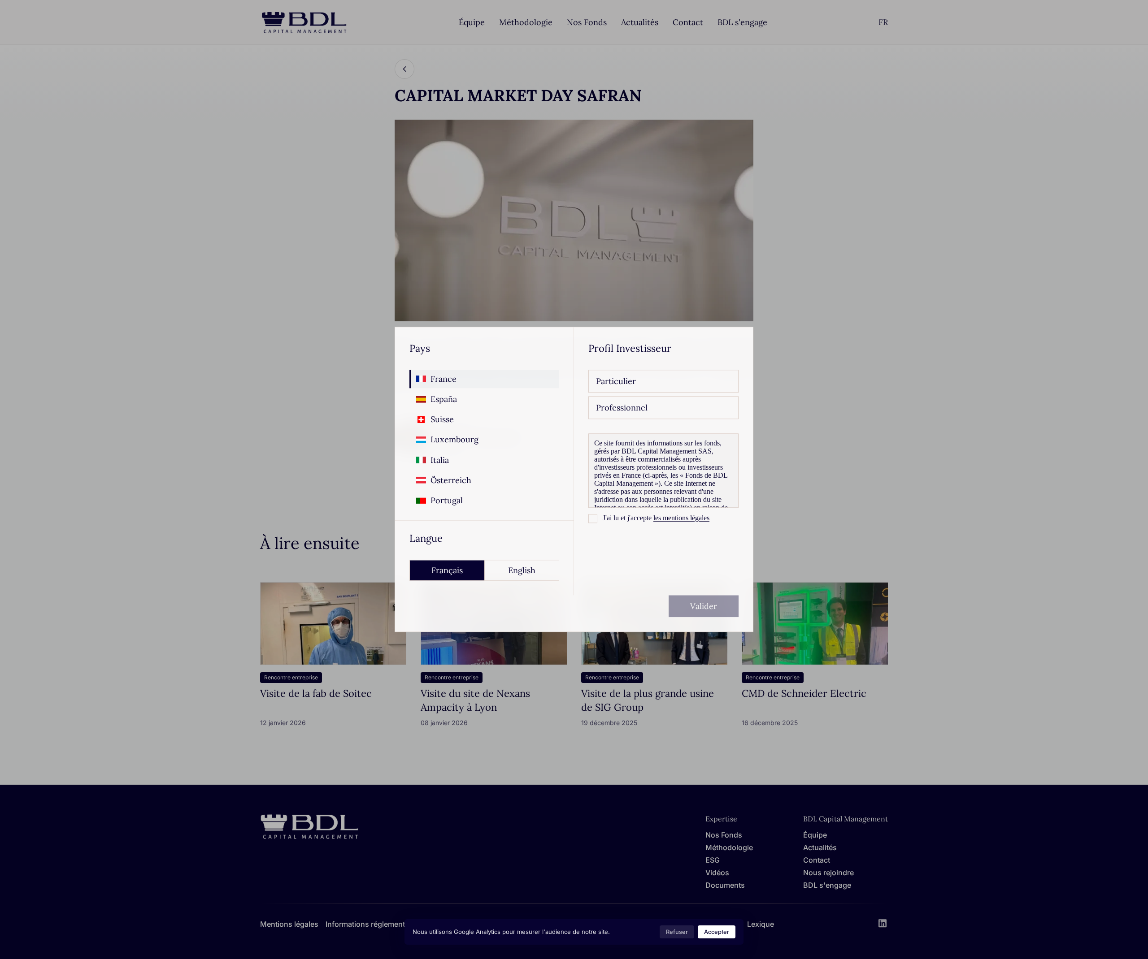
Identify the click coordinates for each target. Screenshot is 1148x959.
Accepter (716, 932)
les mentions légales (681, 518)
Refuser (677, 932)
